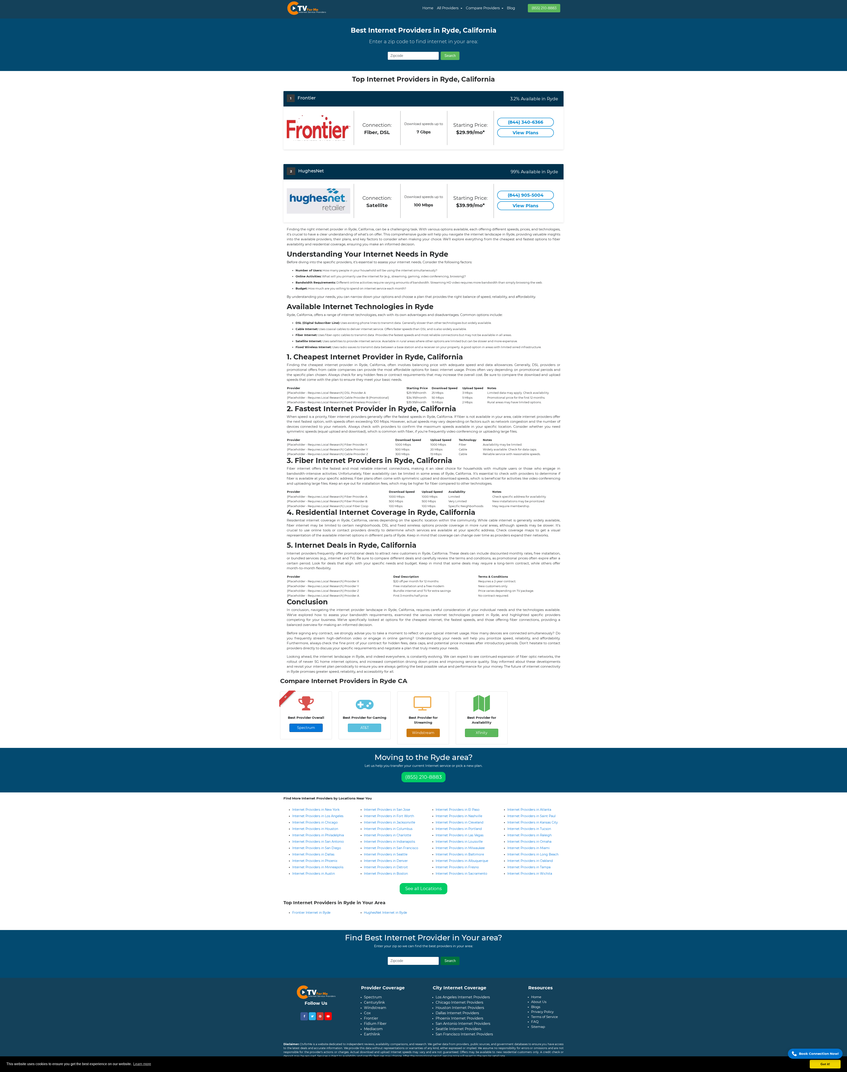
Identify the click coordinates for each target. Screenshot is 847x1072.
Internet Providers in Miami (528, 848)
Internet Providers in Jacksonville (389, 822)
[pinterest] (320, 1020)
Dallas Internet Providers (457, 1016)
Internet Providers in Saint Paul (531, 816)
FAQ (535, 1025)
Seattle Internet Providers (458, 1032)
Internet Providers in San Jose (387, 810)
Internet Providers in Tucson (529, 829)
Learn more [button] (142, 1064)
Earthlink (372, 1038)
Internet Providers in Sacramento (461, 874)
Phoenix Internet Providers (459, 1022)
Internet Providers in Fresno (457, 867)
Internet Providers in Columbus (388, 829)
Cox (367, 1016)
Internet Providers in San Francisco (391, 848)
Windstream (423, 733)
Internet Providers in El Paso (458, 810)
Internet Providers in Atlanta (529, 810)
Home (427, 8)
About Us (538, 1005)
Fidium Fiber (375, 1027)
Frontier (371, 1022)
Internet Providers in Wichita (529, 874)
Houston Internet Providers (460, 1011)
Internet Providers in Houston (315, 829)
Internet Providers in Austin (313, 874)
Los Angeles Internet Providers (463, 1001)
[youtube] (328, 1020)
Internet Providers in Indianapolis (389, 842)
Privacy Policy (542, 1015)
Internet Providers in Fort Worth (389, 816)
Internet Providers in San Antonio (318, 842)
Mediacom (373, 1032)
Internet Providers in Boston (386, 874)
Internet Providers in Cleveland (459, 822)
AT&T (364, 728)
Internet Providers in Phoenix (314, 861)
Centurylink (374, 1006)
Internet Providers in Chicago (315, 822)
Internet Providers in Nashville (459, 816)
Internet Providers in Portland (459, 829)
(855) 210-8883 (544, 8)
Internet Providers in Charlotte (387, 835)
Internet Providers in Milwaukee (460, 848)
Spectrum (306, 728)
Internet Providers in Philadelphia (318, 835)
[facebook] (304, 1020)
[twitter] (312, 1020)
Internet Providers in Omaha (529, 842)
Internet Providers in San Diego (316, 848)
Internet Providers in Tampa (529, 867)
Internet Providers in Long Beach (532, 854)
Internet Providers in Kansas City (532, 822)
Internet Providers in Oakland (530, 861)
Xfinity (481, 733)
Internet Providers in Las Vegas (459, 835)
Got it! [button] (825, 1064)
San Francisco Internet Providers (464, 1038)
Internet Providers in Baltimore (460, 854)
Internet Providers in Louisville (459, 842)
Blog (511, 8)
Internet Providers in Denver (386, 861)
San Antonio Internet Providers (463, 1027)
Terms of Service (544, 1020)
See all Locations (423, 888)
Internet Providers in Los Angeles (317, 816)
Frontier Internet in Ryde (311, 916)
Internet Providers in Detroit (386, 867)
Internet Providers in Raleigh (529, 835)
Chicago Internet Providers (459, 1006)
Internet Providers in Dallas (313, 854)
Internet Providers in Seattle (385, 854)
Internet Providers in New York (315, 810)
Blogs (535, 1010)
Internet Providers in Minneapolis (317, 867)
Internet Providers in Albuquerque (462, 861)
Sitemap (538, 1030)
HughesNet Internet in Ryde (385, 916)
